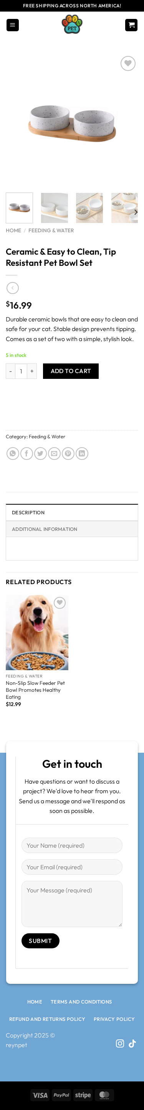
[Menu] (13, 25)
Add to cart (71, 371)
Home (13, 230)
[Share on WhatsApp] (13, 453)
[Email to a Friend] (54, 453)
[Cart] (131, 25)
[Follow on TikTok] (132, 1044)
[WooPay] (72, 405)
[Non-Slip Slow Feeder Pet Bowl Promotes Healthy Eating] (37, 632)
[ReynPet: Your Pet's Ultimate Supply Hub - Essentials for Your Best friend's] (72, 25)
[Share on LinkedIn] (82, 453)
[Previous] (18, 120)
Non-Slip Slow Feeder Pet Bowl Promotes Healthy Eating (35, 690)
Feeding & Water (51, 230)
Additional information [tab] (45, 529)
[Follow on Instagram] (120, 1044)
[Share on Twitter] (40, 453)
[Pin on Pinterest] (68, 453)
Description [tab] (28, 512)
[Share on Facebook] (26, 453)
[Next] (126, 120)
